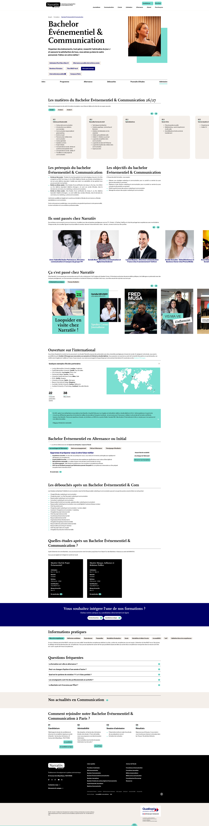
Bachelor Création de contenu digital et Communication (102, 781)
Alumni (149, 7)
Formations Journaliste (132, 770)
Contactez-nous (53, 785)
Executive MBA (132, 791)
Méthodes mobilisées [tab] (73, 638)
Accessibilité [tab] (157, 638)
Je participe (98, 746)
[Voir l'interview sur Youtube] (141, 311)
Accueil (50, 17)
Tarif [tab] (166, 638)
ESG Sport (125, 791)
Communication (109, 7)
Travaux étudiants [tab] (73, 282)
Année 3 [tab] (69, 110)
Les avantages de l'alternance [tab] (58, 448)
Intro (43, 82)
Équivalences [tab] (88, 638)
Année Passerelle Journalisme (95, 783)
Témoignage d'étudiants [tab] (113, 448)
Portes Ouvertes (93, 618)
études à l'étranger (139, 358)
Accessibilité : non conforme (102, 794)
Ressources (129, 781)
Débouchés (111, 82)
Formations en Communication (134, 768)
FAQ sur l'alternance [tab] (96, 448)
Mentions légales (90, 794)
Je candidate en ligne (66, 747)
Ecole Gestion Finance (91, 791)
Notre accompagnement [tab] (78, 448)
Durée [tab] (126, 638)
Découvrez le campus (54, 788)
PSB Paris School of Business (109, 791)
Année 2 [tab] (60, 110)
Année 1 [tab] (51, 110)
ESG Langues (119, 791)
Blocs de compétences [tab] (56, 638)
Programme (64, 82)
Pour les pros (159, 7)
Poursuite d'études (138, 82)
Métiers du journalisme (132, 773)
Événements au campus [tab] (56, 282)
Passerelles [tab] (99, 638)
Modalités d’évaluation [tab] (114, 638)
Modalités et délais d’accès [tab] (140, 638)
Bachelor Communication (94, 773)
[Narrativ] (60, 5)
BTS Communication (92, 770)
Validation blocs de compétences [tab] (181, 638)
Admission (163, 82)
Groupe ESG (139, 791)
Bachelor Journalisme (93, 778)
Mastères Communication (94, 786)
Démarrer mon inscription (142, 460)
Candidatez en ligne (111, 618)
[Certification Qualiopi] (150, 813)
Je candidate (68, 742)
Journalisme (96, 7)
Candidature (146, 3)
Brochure (158, 3)
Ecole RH (100, 791)
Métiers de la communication (133, 775)
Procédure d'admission (93, 768)
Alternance (88, 82)
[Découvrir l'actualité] (68, 311)
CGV (111, 794)
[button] (104, 700)
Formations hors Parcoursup (133, 778)
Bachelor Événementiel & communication (98, 775)
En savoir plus (54, 472)
